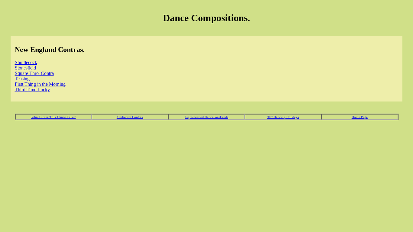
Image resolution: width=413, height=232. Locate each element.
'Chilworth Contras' (130, 117)
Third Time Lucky (32, 89)
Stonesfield (25, 67)
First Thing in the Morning (40, 84)
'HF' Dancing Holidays (283, 117)
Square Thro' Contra (34, 73)
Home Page (360, 117)
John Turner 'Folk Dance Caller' (53, 117)
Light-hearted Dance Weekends (206, 117)
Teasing (22, 78)
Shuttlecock (26, 62)
